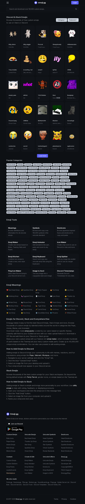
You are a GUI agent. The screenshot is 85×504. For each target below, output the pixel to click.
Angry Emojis (33, 199)
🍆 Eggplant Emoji (27, 296)
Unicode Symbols (49, 463)
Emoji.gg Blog (65, 473)
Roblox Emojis (65, 180)
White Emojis (72, 174)
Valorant (38, 355)
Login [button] (75, 2)
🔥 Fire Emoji (54, 290)
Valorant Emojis (12, 180)
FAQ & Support (66, 470)
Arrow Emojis (11, 174)
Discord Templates (40, 484)
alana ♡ (55, 72)
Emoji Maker (29, 460)
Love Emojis (64, 177)
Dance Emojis (11, 183)
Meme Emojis (11, 164)
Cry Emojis (62, 196)
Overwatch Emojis (26, 193)
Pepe (32, 355)
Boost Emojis (60, 190)
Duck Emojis (11, 206)
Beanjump (70, 95)
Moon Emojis (66, 187)
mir (9, 98)
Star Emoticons (66, 441)
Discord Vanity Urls (54, 484)
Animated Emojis (21, 167)
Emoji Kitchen (29, 467)
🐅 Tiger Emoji (41, 306)
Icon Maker (28, 473)
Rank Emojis (20, 196)
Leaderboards (11, 470)
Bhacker (55, 120)
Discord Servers (16, 484)
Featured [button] (72, 20)
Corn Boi (11, 47)
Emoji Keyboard (48, 470)
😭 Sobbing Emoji (12, 296)
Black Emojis (50, 174)
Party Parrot (32, 377)
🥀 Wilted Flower (70, 313)
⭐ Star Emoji (25, 313)
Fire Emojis (10, 190)
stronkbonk (70, 72)
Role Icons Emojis (45, 177)
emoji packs (29, 331)
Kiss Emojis (49, 183)
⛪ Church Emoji (26, 309)
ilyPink (55, 70)
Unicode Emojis (48, 460)
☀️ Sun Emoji (10, 313)
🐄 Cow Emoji (40, 302)
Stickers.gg (32, 482)
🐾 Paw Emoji (10, 309)
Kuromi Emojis (54, 206)
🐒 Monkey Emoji (12, 306)
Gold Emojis (25, 203)
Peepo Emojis (44, 206)
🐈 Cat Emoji (54, 309)
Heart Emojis (67, 164)
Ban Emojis (66, 209)
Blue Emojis (42, 171)
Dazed (69, 123)
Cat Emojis (28, 164)
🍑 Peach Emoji (55, 302)
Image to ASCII (48, 473)
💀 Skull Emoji (40, 296)
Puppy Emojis (61, 212)
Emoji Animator (30, 463)
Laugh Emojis (20, 190)
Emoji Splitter (29, 470)
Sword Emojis (45, 203)
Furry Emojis (65, 206)
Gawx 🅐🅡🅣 (56, 98)
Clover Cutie (12, 123)
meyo (39, 72)
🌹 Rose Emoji (26, 306)
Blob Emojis (10, 448)
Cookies (73, 499)
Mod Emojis (54, 180)
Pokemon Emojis (53, 171)
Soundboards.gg (43, 482)
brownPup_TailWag (29, 70)
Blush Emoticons (66, 451)
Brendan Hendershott (73, 98)
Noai (54, 95)
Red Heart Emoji (30, 438)
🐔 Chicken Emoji (56, 306)
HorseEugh (70, 120)
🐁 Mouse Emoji (26, 302)
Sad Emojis (50, 190)
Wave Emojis (35, 203)
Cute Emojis (57, 164)
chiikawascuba (71, 44)
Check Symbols (48, 448)
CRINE (69, 70)
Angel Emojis (34, 206)
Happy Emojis (64, 203)
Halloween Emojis (41, 212)
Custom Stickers (11, 463)
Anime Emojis (47, 164)
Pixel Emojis (40, 174)
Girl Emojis (52, 212)
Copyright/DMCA (67, 467)
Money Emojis (33, 180)
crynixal (11, 149)
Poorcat (40, 44)
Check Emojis (40, 183)
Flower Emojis (71, 183)
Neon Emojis (71, 212)
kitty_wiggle (27, 44)
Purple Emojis (33, 171)
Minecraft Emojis (44, 167)
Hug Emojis (23, 199)
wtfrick (25, 95)
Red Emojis (31, 174)
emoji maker (52, 339)
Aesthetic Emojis (61, 174)
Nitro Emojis (62, 199)
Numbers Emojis (12, 187)
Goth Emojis (24, 177)
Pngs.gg (53, 482)
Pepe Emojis (37, 164)
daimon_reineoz (57, 123)
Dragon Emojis (56, 209)
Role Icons (10, 438)
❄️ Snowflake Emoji (42, 313)
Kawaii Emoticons (67, 448)
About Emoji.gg (66, 460)
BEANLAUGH (42, 120)
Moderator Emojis (12, 177)
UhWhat (25, 120)
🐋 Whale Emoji (11, 302)
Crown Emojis (33, 167)
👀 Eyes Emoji (55, 296)
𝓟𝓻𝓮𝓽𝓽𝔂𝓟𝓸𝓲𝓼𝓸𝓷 (41, 47)
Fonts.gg (9, 482)
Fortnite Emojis (31, 196)
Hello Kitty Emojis (22, 206)
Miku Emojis (43, 199)
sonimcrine (12, 146)
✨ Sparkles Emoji (27, 290)
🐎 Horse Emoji (70, 309)
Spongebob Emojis (13, 193)
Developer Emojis (12, 199)
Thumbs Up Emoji (30, 441)
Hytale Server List (63, 482)
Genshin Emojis (72, 196)
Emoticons (46, 467)
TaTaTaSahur (42, 95)
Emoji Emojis (52, 199)
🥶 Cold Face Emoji (71, 306)
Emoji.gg (14, 414)
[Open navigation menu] (8, 3)
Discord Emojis (22, 171)
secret (25, 146)
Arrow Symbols (48, 441)
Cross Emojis (38, 193)
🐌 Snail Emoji (69, 302)
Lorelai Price (12, 72)
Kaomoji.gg (17, 482)
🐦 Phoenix (54, 313)
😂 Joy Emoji (69, 290)
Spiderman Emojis (12, 209)
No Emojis (58, 193)
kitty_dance (12, 44)
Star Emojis (64, 171)
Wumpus (45, 355)
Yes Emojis (55, 203)
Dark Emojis (46, 209)
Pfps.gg (25, 482)
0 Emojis (20, 164)
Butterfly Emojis (36, 209)
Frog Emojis (21, 183)
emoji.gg (42, 3)
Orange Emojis (48, 193)
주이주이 (40, 123)
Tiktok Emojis (23, 187)
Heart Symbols (48, 438)
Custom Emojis (11, 460)
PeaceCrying (13, 120)
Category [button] (61, 20)
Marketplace (10, 473)
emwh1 (40, 70)
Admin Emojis (65, 167)
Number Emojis (60, 183)
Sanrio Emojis (40, 190)
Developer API (66, 463)
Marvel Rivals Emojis (13, 203)
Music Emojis (11, 212)
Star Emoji (28, 444)
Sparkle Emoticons (67, 444)
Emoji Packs (10, 467)
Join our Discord (16, 424)
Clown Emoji (29, 451)
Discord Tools (28, 484)
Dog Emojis (30, 183)
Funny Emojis (11, 171)
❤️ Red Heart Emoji (12, 290)
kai (39, 98)
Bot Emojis (67, 193)
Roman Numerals (48, 451)
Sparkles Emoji (30, 448)
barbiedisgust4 (42, 146)
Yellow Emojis (34, 187)
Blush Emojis (11, 196)
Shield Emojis (30, 190)
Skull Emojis (41, 196)
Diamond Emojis (52, 196)
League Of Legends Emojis (25, 212)
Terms (56, 499)
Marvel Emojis (24, 209)
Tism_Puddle (13, 70)
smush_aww (12, 95)
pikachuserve (57, 146)
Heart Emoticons (66, 438)
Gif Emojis (56, 177)
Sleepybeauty (57, 44)
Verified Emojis (45, 187)
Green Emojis (34, 177)
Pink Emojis (55, 167)
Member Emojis (44, 180)
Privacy (64, 499)
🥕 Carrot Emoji (41, 309)
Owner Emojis (22, 174)
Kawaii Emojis (56, 187)
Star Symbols (47, 444)
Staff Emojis (10, 167)
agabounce (70, 146)
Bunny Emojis (23, 180)
